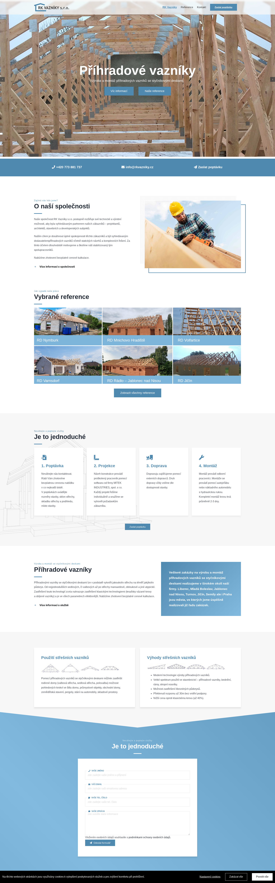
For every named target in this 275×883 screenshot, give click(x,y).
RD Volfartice (189, 340)
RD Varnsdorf (48, 381)
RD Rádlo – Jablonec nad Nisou (134, 381)
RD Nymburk (47, 340)
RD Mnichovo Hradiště (126, 340)
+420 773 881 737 (69, 167)
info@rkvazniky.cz (139, 167)
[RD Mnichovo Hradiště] (137, 307)
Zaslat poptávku (210, 167)
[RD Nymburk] (67, 307)
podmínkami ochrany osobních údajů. (150, 837)
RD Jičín (185, 381)
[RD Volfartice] (208, 307)
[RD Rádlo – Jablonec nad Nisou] (137, 348)
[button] (82, 266)
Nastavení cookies (210, 876)
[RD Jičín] (208, 348)
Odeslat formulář (102, 843)
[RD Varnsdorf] (67, 348)
